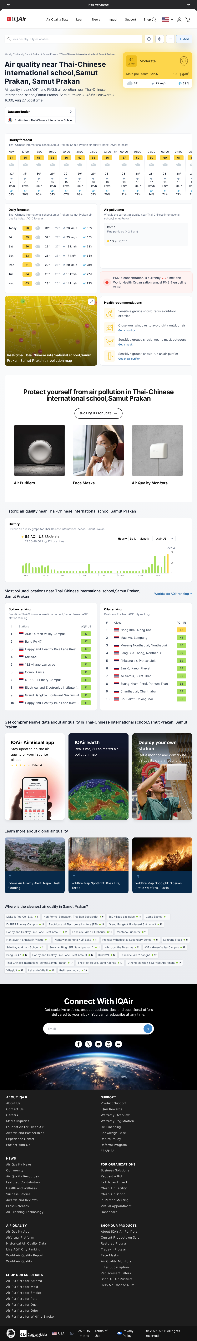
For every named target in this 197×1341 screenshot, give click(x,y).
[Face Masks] (98, 450)
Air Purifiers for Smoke (23, 1293)
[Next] (188, 4)
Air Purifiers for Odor (22, 1310)
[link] (154, 19)
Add (186, 39)
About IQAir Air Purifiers (119, 1231)
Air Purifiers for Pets (21, 1299)
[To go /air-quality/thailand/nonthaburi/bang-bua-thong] (147, 653)
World (8, 54)
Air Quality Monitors (116, 1261)
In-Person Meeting (115, 1200)
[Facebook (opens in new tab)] (78, 1044)
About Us (13, 1103)
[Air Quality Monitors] (157, 450)
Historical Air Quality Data (26, 1243)
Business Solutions (115, 1170)
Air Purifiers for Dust (22, 1304)
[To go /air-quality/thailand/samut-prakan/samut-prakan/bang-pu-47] (51, 641)
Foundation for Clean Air (25, 1127)
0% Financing (111, 1127)
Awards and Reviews (22, 1200)
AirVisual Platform (20, 1237)
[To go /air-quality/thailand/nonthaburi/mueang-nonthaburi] (147, 645)
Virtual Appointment (116, 1206)
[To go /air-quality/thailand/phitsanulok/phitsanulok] (147, 660)
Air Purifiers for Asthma (24, 1281)
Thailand (18, 54)
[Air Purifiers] (39, 450)
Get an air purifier (129, 358)
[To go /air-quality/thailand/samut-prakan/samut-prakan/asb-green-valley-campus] (51, 634)
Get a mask (125, 344)
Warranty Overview (115, 1115)
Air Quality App (17, 1231)
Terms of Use (101, 1333)
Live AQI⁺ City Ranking (23, 1249)
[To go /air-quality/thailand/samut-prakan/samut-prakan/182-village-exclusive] (51, 664)
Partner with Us (18, 1145)
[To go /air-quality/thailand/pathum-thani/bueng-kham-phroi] (147, 683)
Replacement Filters (116, 1273)
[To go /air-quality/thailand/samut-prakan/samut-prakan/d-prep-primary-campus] (51, 680)
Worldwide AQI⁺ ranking (171, 594)
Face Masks (110, 1255)
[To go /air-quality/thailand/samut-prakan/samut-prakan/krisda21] (51, 657)
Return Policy (111, 1139)
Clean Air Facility (114, 1188)
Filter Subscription (115, 1267)
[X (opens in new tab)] (88, 1044)
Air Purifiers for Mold (22, 1287)
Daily (133, 538)
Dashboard (109, 1212)
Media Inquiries (17, 1121)
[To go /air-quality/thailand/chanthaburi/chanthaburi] (147, 691)
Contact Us (14, 1109)
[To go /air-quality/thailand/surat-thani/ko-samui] (147, 676)
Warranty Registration (117, 1121)
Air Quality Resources (22, 1176)
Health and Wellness (21, 1188)
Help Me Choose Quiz (117, 1285)
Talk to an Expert (114, 1182)
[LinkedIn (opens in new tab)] (118, 1044)
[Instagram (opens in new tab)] (108, 1044)
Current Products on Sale (120, 1237)
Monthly (144, 538)
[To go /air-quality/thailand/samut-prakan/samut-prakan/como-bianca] (51, 672)
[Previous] (8, 4)
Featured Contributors (23, 1182)
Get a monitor (126, 330)
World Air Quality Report (25, 1255)
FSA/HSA (108, 1151)
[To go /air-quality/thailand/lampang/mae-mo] (147, 637)
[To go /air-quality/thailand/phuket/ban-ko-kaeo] (147, 668)
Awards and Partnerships (25, 1133)
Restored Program (115, 1243)
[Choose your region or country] (168, 19)
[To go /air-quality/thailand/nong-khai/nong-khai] (147, 630)
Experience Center (20, 1139)
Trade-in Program (114, 1249)
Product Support (113, 1103)
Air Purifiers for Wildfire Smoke (30, 1316)
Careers (12, 1115)
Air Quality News (19, 1164)
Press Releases (17, 1206)
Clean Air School (113, 1194)
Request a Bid (111, 1176)
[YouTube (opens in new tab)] (98, 1044)
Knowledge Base (113, 1133)
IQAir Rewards (111, 1109)
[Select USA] (168, 19)
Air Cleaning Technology (24, 1212)
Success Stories (18, 1194)
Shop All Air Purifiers (117, 1279)
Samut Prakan (32, 54)
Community (15, 1170)
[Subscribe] (148, 1028)
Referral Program (114, 1145)
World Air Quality (19, 1261)
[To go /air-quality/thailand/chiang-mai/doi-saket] (147, 699)
